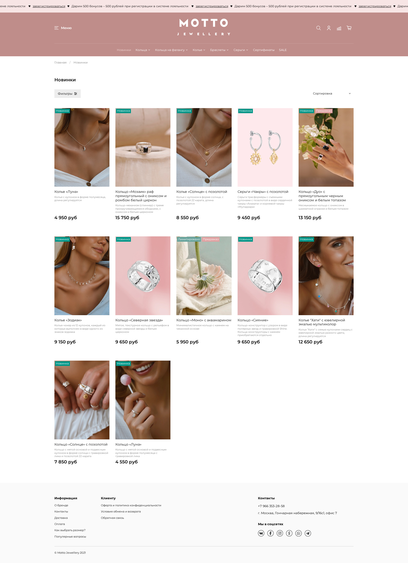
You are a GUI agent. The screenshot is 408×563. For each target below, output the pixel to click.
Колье (197, 50)
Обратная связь (112, 517)
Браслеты (217, 50)
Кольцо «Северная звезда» (139, 320)
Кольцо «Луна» (128, 444)
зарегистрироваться (35, 6)
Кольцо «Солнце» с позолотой (81, 444)
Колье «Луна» (66, 192)
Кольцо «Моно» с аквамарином (203, 320)
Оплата (59, 524)
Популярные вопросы (70, 536)
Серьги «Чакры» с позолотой (263, 192)
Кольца (141, 50)
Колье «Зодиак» (68, 320)
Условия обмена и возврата (121, 511)
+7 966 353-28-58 (271, 506)
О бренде (61, 505)
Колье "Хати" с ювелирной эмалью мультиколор (322, 322)
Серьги (239, 50)
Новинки (124, 50)
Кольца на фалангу (170, 50)
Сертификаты (264, 50)
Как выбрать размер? (69, 530)
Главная (60, 62)
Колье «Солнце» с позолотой (201, 192)
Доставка (61, 517)
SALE (283, 50)
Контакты (61, 511)
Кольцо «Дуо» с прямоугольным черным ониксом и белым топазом (322, 196)
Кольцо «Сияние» (253, 320)
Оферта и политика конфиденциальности (131, 505)
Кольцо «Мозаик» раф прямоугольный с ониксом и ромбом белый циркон (141, 196)
